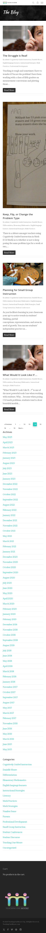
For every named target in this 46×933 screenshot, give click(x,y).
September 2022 (10, 499)
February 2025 (9, 452)
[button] (42, 3)
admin (7, 59)
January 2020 (9, 614)
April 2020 (8, 598)
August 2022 (9, 505)
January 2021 (9, 551)
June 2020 (7, 588)
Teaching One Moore (12, 842)
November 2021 (10, 525)
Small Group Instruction (14, 827)
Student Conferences (23, 308)
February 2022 (9, 510)
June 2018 (7, 655)
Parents (6, 816)
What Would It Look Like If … (20, 375)
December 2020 (10, 557)
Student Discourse (11, 837)
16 (5, 428)
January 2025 (9, 458)
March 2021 (8, 541)
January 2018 (9, 682)
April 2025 (8, 442)
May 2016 (7, 734)
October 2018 (9, 635)
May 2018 (7, 661)
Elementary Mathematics (22, 225)
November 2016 (10, 723)
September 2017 (10, 697)
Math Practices (30, 229)
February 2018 (9, 676)
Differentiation (8, 225)
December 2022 (10, 484)
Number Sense (9, 811)
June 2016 (7, 728)
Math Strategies (30, 304)
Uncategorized (9, 848)
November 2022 (10, 489)
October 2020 (9, 567)
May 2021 (7, 536)
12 (24, 424)
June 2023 (7, 473)
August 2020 (9, 577)
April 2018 (8, 666)
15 (40, 424)
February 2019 (9, 619)
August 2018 (9, 645)
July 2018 (7, 650)
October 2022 (9, 494)
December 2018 (10, 624)
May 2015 (7, 749)
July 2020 (7, 583)
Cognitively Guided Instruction (20, 59)
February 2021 (9, 546)
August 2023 (9, 463)
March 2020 (8, 603)
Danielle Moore (37, 59)
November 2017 (10, 687)
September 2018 (10, 640)
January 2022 (9, 515)
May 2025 (7, 437)
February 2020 (10, 609)
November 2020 (10, 562)
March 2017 (8, 713)
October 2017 (9, 692)
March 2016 (8, 739)
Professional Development (19, 66)
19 (14, 428)
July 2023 (7, 468)
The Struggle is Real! (15, 55)
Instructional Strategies (28, 63)
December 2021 (10, 520)
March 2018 (8, 671)
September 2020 (10, 572)
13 (29, 424)
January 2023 (9, 479)
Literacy (7, 795)
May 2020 (7, 593)
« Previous (8, 424)
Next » (21, 428)
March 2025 (8, 447)
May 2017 (7, 708)
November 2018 (10, 629)
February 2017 (9, 718)
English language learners (11, 63)
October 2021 (9, 531)
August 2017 (8, 702)
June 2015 (7, 744)
